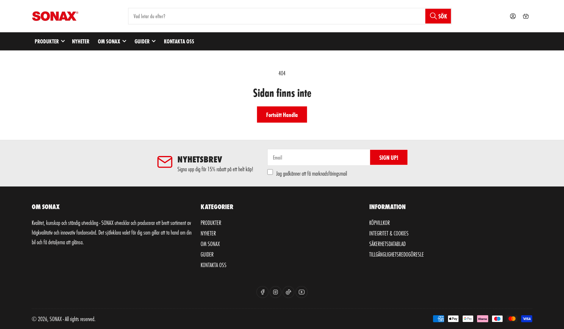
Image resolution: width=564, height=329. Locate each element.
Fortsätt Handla (282, 114)
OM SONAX (109, 41)
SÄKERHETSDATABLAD (387, 244)
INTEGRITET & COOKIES (389, 233)
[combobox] (290, 16)
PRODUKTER (47, 41)
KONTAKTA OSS (179, 41)
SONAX (56, 319)
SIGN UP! (388, 157)
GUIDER (142, 41)
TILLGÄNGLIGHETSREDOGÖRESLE (396, 254)
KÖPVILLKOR (379, 222)
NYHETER (80, 41)
